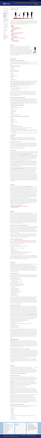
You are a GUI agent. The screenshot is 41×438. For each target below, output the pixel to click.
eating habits (13, 139)
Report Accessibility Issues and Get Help (31, 435)
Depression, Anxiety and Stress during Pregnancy (18, 32)
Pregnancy (12, 31)
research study (16, 256)
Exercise (13, 138)
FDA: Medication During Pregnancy (15, 207)
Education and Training (5, 28)
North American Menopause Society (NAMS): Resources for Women (18, 373)
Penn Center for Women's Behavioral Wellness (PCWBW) (5, 15)
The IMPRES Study (6, 24)
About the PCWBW (6, 18)
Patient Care (5, 21)
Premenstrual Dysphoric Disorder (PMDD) (17, 28)
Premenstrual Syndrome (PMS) (15, 27)
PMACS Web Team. (12, 436)
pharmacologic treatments (28, 153)
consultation (33, 255)
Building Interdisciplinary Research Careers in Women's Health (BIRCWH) (6, 36)
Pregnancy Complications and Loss (16, 33)
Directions (6, 432)
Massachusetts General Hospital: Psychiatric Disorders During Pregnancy (19, 206)
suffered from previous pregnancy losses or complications (21, 240)
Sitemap (17, 436)
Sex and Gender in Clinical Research (5, 11)
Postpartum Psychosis (12, 340)
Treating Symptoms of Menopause (16, 41)
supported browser (23, 435)
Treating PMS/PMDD (14, 29)
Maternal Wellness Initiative (6, 30)
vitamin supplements (21, 139)
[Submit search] (37, 0)
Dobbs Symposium (5, 8)
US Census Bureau (29, 186)
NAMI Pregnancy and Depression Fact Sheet (16, 205)
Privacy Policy (5, 436)
